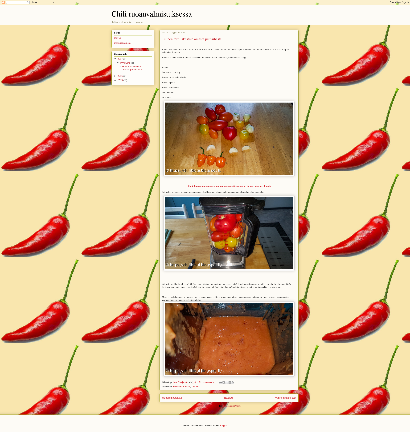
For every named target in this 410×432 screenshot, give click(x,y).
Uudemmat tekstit (172, 397)
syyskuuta (125, 62)
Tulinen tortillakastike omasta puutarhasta (191, 38)
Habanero (177, 386)
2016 (120, 76)
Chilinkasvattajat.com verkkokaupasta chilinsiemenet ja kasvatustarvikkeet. (229, 186)
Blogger (223, 425)
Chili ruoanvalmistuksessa (151, 13)
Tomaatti (196, 386)
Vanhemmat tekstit (285, 397)
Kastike (186, 386)
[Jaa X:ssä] (226, 382)
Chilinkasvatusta (122, 43)
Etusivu (228, 397)
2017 (120, 59)
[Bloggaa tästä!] (223, 382)
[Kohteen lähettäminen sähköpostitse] (220, 382)
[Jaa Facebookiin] (229, 382)
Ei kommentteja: (207, 382)
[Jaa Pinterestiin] (232, 382)
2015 (120, 80)
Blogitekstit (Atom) (232, 406)
